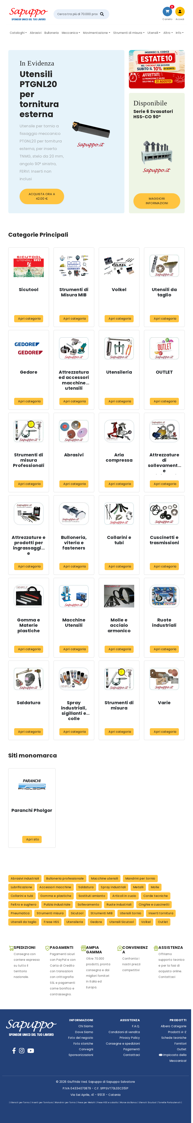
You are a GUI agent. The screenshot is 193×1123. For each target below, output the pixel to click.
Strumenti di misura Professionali (28, 460)
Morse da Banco (128, 1102)
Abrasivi (35, 33)
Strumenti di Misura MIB (74, 292)
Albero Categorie (173, 1026)
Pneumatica (20, 913)
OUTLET (164, 372)
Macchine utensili (104, 878)
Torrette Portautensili (169, 1102)
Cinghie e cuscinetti (154, 904)
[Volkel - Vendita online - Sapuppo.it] (119, 265)
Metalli (138, 887)
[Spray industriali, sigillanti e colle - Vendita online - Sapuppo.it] (74, 678)
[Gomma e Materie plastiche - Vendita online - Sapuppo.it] (29, 596)
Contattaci (131, 1055)
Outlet (163, 922)
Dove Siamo (84, 1032)
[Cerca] (102, 14)
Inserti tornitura (161, 913)
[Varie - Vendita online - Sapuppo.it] (164, 678)
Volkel (119, 289)
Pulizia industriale (57, 904)
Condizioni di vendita (124, 1032)
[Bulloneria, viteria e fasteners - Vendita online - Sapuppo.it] (74, 513)
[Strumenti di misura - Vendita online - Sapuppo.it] (119, 678)
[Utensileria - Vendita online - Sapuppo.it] (119, 348)
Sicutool (29, 289)
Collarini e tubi (119, 540)
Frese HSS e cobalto (107, 1102)
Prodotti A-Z (177, 1032)
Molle (155, 887)
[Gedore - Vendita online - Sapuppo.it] (29, 348)
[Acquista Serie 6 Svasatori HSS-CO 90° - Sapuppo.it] (156, 157)
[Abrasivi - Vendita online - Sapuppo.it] (74, 431)
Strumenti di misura (127, 33)
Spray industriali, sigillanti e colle (74, 710)
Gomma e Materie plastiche (28, 625)
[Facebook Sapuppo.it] (14, 1050)
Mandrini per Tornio (65, 1102)
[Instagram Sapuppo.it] (21, 1050)
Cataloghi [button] (17, 33)
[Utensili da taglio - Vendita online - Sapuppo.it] (164, 265)
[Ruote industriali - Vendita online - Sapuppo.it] (164, 596)
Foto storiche (83, 1044)
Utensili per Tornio (20, 1102)
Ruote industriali (164, 622)
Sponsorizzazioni (81, 1055)
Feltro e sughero (24, 904)
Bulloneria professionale (65, 878)
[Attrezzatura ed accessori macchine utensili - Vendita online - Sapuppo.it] (74, 348)
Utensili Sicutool (121, 922)
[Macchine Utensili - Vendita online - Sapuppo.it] (74, 596)
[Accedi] (180, 11)
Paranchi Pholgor (31, 810)
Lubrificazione (21, 887)
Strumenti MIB (102, 913)
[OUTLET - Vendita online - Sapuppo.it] (164, 348)
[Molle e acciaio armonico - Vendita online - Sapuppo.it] (119, 596)
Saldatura (28, 702)
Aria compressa (119, 457)
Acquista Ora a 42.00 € (42, 196)
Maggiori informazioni (157, 200)
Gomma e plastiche (55, 896)
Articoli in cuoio (124, 896)
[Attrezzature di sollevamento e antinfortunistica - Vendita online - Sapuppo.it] (164, 431)
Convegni (86, 1049)
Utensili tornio (130, 913)
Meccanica (70, 33)
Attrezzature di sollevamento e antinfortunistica (164, 468)
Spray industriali (113, 887)
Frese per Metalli (86, 1102)
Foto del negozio (80, 1038)
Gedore (29, 372)
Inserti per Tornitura (42, 1102)
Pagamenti (131, 1049)
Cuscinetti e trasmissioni (164, 540)
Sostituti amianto (92, 896)
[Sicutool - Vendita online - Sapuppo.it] (29, 265)
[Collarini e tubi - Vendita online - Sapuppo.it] (119, 513)
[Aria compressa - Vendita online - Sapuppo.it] (119, 431)
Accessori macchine (55, 887)
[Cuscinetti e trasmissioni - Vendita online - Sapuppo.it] (164, 513)
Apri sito (32, 839)
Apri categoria (29, 318)
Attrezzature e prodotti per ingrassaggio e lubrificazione (29, 548)
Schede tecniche (173, 1038)
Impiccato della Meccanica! (174, 1058)
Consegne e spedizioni (123, 1044)
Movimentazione (95, 33)
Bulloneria (51, 33)
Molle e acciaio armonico (119, 625)
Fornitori (180, 1044)
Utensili (153, 33)
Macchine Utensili (74, 622)
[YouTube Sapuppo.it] (30, 1050)
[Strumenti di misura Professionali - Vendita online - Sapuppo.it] (29, 431)
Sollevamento (88, 904)
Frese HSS (51, 922)
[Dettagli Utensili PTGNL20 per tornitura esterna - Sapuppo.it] (91, 131)
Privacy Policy (130, 1038)
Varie (164, 702)
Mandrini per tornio (140, 878)
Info (179, 33)
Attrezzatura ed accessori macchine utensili (74, 380)
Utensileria (119, 372)
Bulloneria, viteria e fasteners (74, 542)
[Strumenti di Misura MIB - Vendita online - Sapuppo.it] (74, 265)
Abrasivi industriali (25, 878)
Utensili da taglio (164, 292)
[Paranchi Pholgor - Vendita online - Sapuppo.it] (32, 786)
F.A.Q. (136, 1026)
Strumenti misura (50, 913)
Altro (166, 33)
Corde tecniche (155, 896)
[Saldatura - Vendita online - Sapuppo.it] (29, 678)
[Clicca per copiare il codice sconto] (157, 69)
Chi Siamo (85, 1026)
